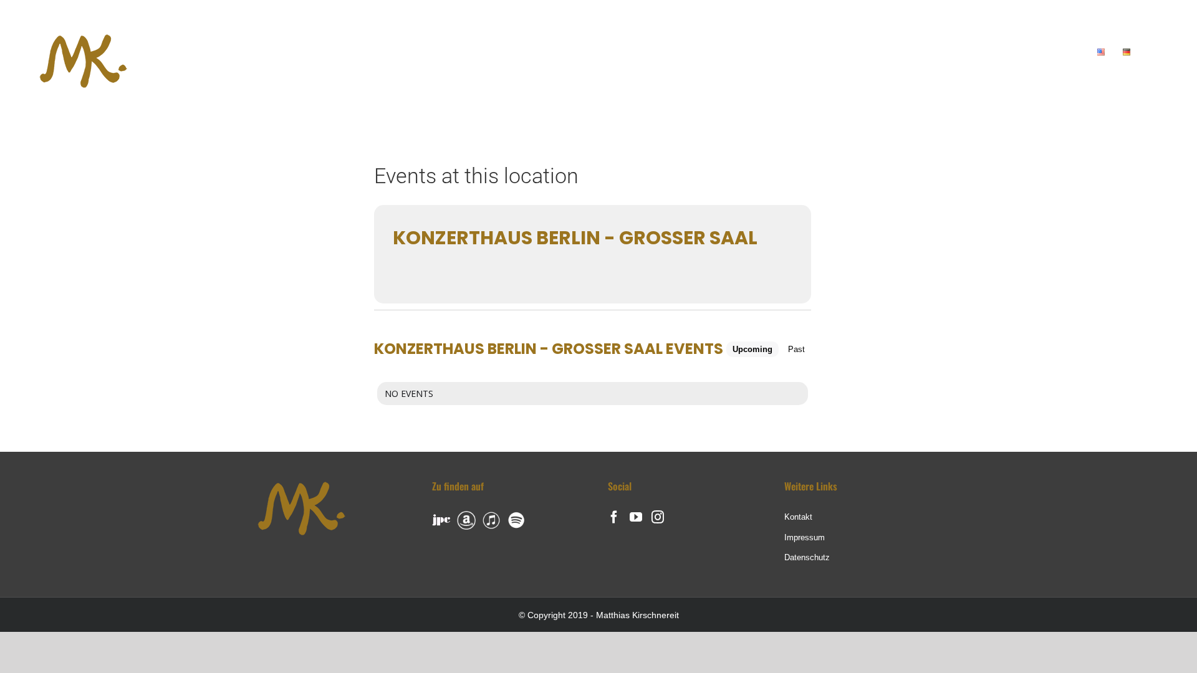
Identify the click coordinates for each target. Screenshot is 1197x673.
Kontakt (798, 517)
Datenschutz (807, 557)
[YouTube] (636, 517)
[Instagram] (657, 517)
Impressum (804, 537)
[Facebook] (614, 517)
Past (796, 349)
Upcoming (752, 349)
